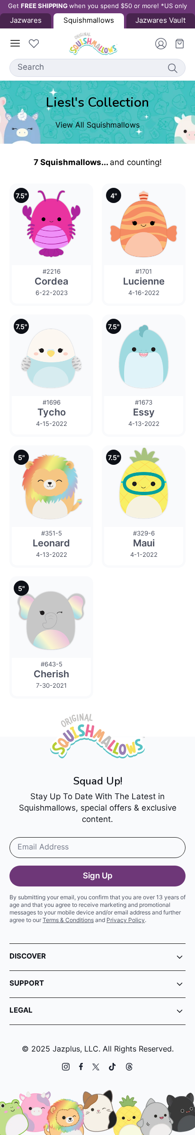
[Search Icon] (172, 68)
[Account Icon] (157, 43)
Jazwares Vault (160, 21)
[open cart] (176, 43)
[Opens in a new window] (66, 1066)
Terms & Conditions (68, 920)
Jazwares (26, 21)
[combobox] (97, 68)
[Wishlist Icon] (33, 43)
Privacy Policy (125, 920)
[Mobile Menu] (15, 43)
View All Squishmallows (97, 125)
